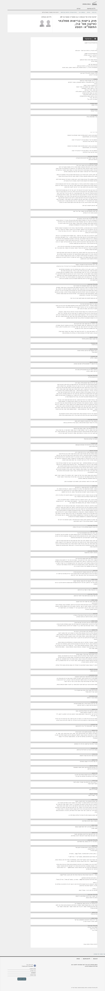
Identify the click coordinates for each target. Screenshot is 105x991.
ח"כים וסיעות (91, 8)
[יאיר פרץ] (48, 23)
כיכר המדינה (33, 971)
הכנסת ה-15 (82, 12)
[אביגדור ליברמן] (42, 23)
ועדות (78, 8)
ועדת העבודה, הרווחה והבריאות (69, 12)
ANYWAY (33, 973)
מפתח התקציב (33, 968)
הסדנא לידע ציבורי (27, 966)
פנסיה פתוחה (33, 975)
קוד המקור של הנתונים (99, 954)
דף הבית (94, 12)
